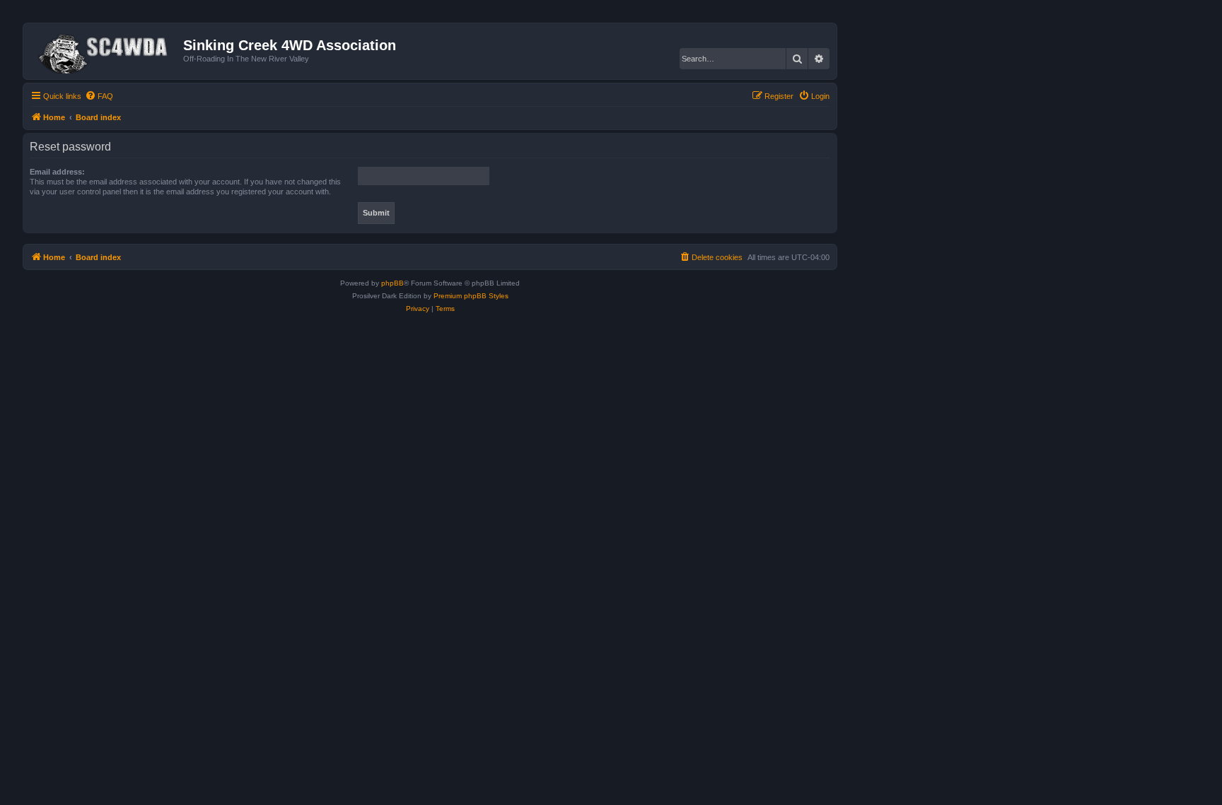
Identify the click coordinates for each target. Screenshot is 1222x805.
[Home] (105, 51)
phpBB (392, 283)
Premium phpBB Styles (470, 296)
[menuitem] (99, 96)
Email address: (57, 172)
